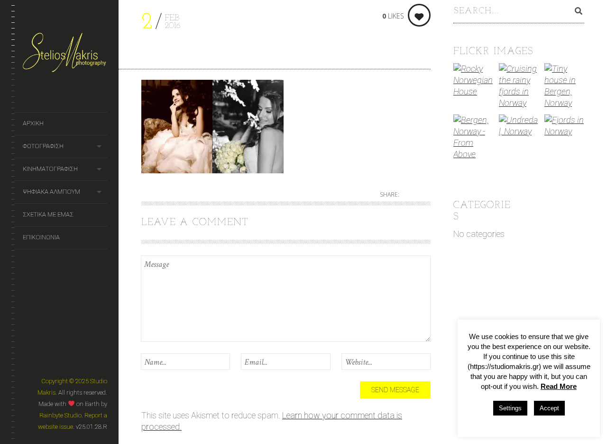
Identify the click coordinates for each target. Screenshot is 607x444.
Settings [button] (510, 408)
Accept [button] (549, 408)
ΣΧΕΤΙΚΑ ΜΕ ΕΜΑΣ (48, 214)
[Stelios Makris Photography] (65, 56)
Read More (559, 386)
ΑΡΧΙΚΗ (33, 123)
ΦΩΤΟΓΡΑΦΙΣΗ (43, 146)
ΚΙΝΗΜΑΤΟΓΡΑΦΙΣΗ (50, 168)
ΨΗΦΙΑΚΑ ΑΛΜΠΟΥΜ (51, 191)
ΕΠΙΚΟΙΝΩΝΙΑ (41, 237)
